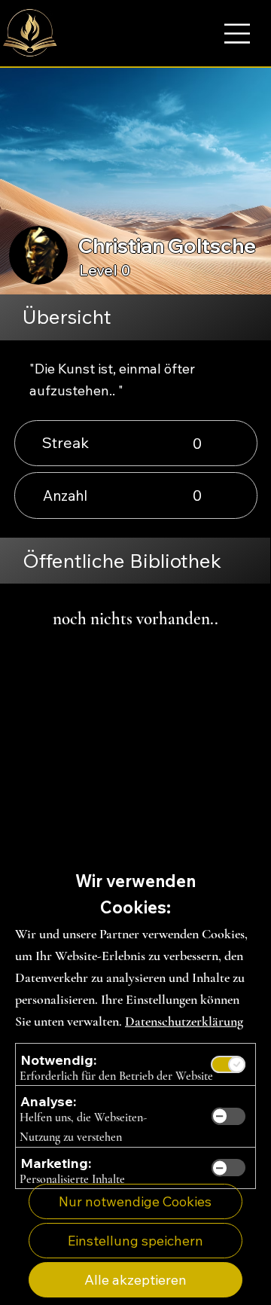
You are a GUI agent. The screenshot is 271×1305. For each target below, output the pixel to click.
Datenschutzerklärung (184, 1021)
